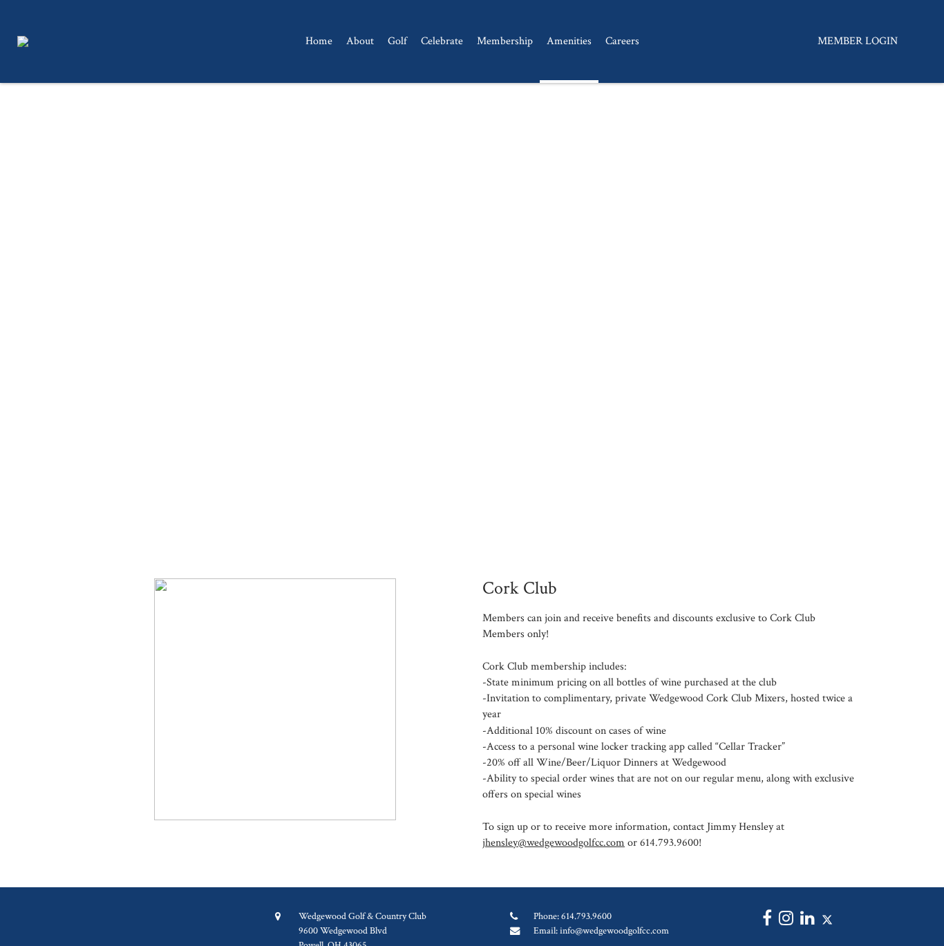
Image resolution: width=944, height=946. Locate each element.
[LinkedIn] (804, 921)
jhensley (500, 842)
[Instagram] (782, 921)
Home (318, 41)
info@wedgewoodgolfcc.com (614, 930)
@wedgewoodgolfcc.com (571, 842)
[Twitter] (824, 921)
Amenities (569, 41)
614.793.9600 (586, 916)
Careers (622, 41)
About (360, 41)
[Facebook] (763, 921)
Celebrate (442, 41)
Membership (505, 41)
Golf (397, 41)
